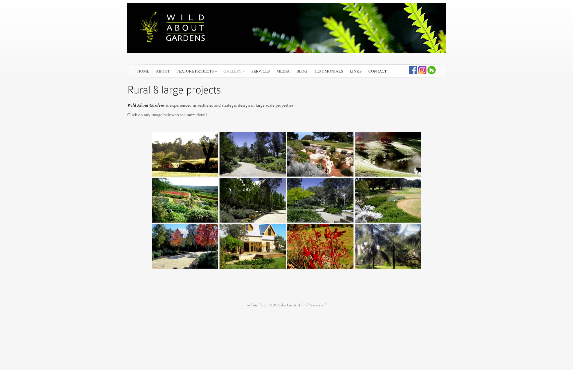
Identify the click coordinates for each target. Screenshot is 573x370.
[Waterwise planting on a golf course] (320, 154)
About (163, 71)
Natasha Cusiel (284, 304)
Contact (377, 71)
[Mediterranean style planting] (253, 200)
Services (260, 71)
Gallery (234, 71)
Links (356, 71)
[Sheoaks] (388, 246)
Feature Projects (196, 71)
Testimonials (328, 71)
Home (143, 71)
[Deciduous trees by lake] (388, 154)
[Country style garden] (253, 246)
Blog (301, 71)
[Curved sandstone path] (253, 154)
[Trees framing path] (320, 200)
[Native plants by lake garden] (185, 154)
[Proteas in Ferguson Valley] (185, 200)
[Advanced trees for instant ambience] (185, 246)
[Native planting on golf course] (388, 200)
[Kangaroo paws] (320, 246)
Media (283, 71)
